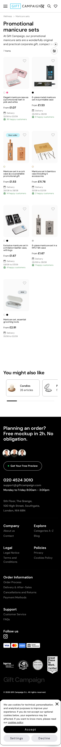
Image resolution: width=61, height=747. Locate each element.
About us (9, 531)
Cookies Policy (43, 558)
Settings (16, 738)
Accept (30, 729)
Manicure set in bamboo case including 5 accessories (44, 174)
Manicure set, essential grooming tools (14, 320)
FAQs (6, 619)
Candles (25, 386)
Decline (44, 738)
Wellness (7, 16)
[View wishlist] (56, 6)
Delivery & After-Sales (17, 587)
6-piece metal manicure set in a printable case (44, 98)
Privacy (38, 552)
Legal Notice (11, 552)
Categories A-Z (44, 531)
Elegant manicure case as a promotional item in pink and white (15, 99)
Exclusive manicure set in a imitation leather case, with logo (15, 248)
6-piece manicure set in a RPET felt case (44, 246)
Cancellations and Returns (19, 592)
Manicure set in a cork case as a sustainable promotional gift (14, 174)
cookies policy (15, 722)
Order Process (12, 582)
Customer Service (14, 614)
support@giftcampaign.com (22, 485)
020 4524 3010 (18, 480)
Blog (37, 536)
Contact (8, 536)
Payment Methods (14, 597)
